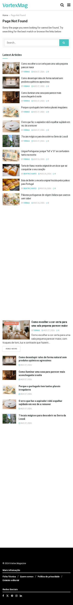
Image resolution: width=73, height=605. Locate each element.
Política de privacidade (49, 576)
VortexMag (15, 5)
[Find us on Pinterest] (12, 596)
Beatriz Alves (30, 174)
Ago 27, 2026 (38, 72)
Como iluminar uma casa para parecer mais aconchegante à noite (42, 373)
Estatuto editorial (11, 580)
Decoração (11, 323)
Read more (13, 349)
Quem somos (26, 576)
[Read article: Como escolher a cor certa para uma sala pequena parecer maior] (11, 68)
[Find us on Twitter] (7, 596)
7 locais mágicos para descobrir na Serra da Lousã (44, 136)
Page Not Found (18, 15)
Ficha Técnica (9, 576)
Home (5, 15)
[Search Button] (62, 5)
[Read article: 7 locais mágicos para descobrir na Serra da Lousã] (11, 141)
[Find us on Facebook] (3, 596)
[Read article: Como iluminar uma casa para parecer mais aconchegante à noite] (11, 97)
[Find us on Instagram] (16, 596)
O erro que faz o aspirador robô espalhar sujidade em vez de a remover (40, 402)
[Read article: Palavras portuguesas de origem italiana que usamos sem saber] (11, 199)
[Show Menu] (68, 5)
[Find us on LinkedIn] (21, 596)
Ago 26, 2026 (38, 159)
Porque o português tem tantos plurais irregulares (44, 107)
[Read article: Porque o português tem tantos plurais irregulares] (11, 112)
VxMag (27, 72)
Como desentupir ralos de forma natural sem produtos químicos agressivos (43, 359)
